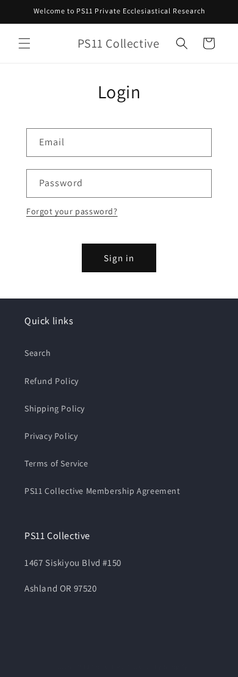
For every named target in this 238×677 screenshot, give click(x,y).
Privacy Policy (51, 435)
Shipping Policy (54, 408)
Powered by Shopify (156, 666)
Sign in (119, 258)
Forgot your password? (72, 211)
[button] (24, 43)
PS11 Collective (99, 666)
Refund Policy (51, 380)
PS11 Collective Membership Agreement (102, 490)
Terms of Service (56, 463)
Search (37, 352)
